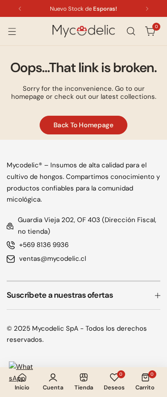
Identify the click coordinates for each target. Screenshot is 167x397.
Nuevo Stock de (83, 8)
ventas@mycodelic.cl (52, 258)
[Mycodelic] (84, 31)
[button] (20, 9)
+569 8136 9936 (44, 244)
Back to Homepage (83, 125)
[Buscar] (131, 31)
